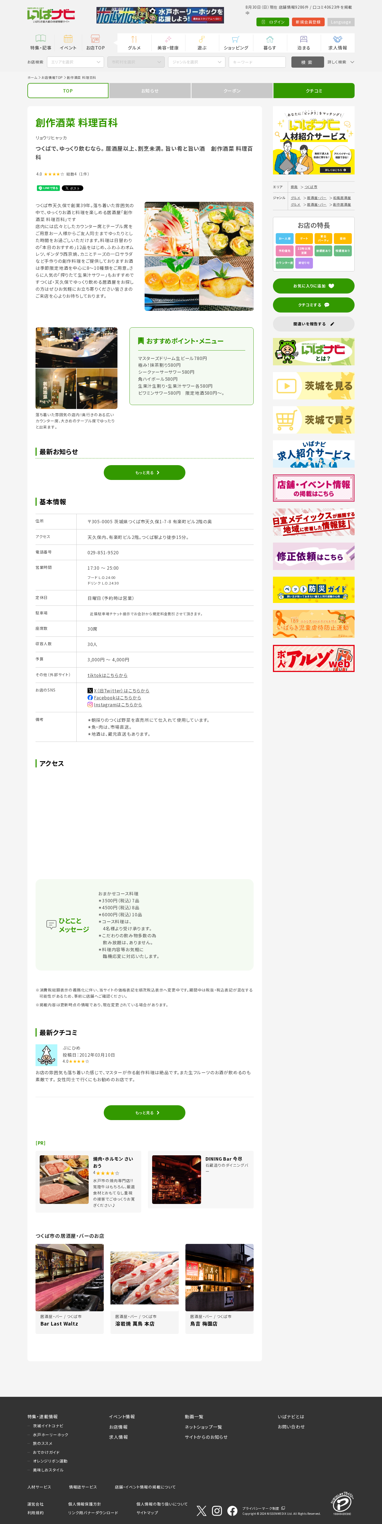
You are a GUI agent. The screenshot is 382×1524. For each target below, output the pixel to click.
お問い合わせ (291, 1426)
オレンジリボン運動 (50, 1461)
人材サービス (39, 1487)
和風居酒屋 (342, 197)
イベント (68, 47)
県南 (294, 186)
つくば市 (311, 186)
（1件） (84, 174)
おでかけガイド (46, 1452)
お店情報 (118, 1427)
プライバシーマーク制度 (260, 1508)
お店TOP (95, 47)
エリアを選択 (62, 62)
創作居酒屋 (342, 204)
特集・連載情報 (42, 1416)
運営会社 (35, 1504)
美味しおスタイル (48, 1470)
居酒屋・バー (317, 197)
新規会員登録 (308, 22)
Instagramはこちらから (118, 704)
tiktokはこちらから (108, 675)
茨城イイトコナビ (48, 1425)
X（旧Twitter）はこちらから (122, 690)
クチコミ (314, 90)
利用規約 (35, 1512)
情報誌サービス (83, 1487)
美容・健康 (168, 47)
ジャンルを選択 (185, 62)
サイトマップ (147, 1512)
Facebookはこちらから (117, 697)
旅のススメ (43, 1443)
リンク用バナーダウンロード (93, 1512)
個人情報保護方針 (84, 1504)
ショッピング (236, 47)
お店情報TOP (52, 77)
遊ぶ (202, 47)
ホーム (32, 77)
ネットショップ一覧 (203, 1427)
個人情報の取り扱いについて (162, 1504)
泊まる (303, 47)
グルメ (134, 47)
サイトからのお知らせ (206, 1437)
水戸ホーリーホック (51, 1434)
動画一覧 (194, 1416)
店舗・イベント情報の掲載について (145, 1487)
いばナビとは (291, 1416)
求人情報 (337, 47)
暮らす (270, 47)
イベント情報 (122, 1416)
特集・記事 (40, 47)
